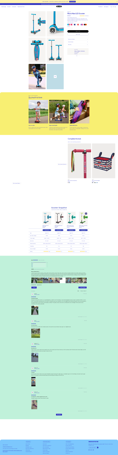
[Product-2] (22, 184)
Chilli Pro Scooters (46, 451)
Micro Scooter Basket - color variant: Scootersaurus (96, 182)
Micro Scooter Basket (96, 180)
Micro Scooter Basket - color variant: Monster (93, 182)
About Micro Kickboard (47, 445)
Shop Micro (28, 441)
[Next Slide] (86, 280)
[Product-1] (57, 162)
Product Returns (69, 445)
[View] (55, 76)
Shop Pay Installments (30, 448)
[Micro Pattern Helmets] (71, 51)
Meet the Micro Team (46, 448)
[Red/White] (78, 24)
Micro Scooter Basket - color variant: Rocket (92, 182)
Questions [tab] (39, 285)
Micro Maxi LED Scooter (45, 226)
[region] (59, 280)
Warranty (69, 44)
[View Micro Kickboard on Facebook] (91, 450)
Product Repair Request (70, 448)
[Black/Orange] (85, 24)
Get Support (68, 441)
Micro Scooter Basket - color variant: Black (94, 182)
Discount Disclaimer (69, 451)
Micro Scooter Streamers (72, 180)
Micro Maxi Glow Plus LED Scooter (70, 226)
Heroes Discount (29, 451)
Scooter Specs (70, 41)
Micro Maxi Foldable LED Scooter (83, 226)
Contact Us (68, 453)
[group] (59, 4)
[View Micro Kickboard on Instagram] (89, 450)
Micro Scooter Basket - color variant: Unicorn (97, 182)
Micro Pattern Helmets (79, 51)
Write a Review (83, 287)
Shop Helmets (72, 1)
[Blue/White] (75, 24)
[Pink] (72, 24)
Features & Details (71, 39)
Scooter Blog (45, 450)
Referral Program (46, 453)
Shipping (27, 445)
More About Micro (46, 441)
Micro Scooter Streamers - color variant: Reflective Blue (69, 182)
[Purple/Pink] (82, 24)
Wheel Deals (28, 450)
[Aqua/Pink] (68, 24)
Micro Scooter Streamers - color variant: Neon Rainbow (68, 182)
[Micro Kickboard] (59, 7)
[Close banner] (117, 1)
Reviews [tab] (33, 285)
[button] (106, 6)
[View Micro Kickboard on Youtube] (93, 450)
